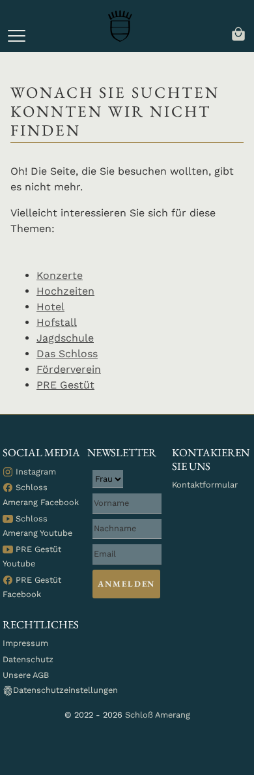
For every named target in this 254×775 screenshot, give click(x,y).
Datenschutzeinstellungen (65, 690)
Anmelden (126, 583)
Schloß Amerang (157, 715)
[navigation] (238, 33)
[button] (16, 36)
